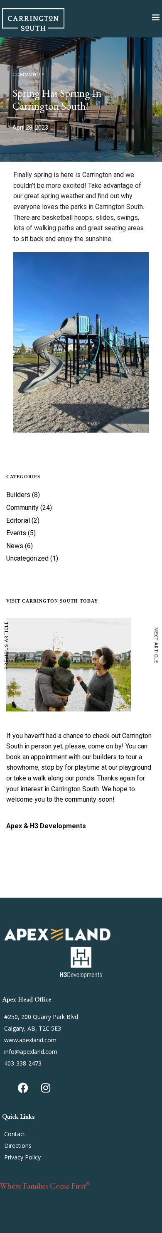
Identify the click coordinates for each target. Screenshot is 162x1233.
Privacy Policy (22, 1157)
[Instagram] (45, 1088)
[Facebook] (22, 1088)
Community (28, 74)
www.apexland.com (30, 1040)
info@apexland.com (30, 1052)
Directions (18, 1145)
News (14, 546)
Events (16, 533)
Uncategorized (27, 558)
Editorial (18, 520)
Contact (14, 1134)
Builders (18, 495)
